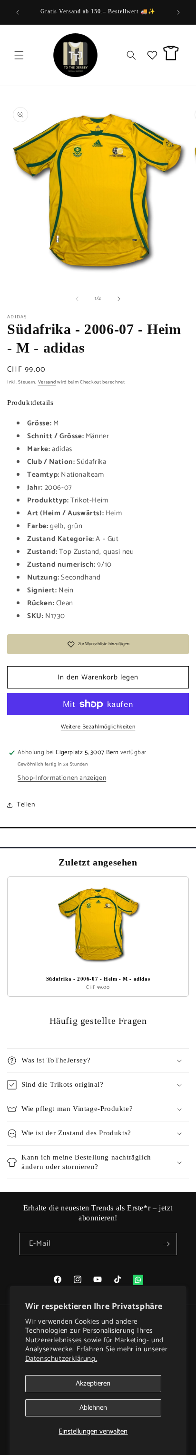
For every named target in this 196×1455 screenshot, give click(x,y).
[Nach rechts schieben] (118, 298)
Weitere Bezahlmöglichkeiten (98, 727)
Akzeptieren (93, 1383)
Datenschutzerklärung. (61, 1359)
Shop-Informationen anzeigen (62, 778)
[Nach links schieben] (77, 298)
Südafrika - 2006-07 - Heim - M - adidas (98, 979)
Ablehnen (93, 1408)
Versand (47, 382)
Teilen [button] (26, 804)
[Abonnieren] (166, 1244)
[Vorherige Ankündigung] (17, 12)
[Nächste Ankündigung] (178, 12)
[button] (19, 55)
